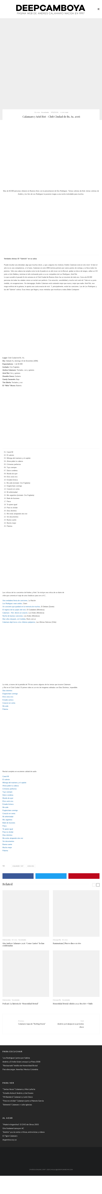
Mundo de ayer (7, 798)
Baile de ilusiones (8, 823)
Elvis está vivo (7, 801)
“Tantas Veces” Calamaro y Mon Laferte (18, 1089)
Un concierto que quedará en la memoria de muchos (21, 607)
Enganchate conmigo (10, 694)
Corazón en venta (8, 813)
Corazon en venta (8, 703)
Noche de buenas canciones (12, 616)
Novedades (45, 112)
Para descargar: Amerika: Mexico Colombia (20, 1069)
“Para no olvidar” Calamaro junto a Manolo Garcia (23, 1101)
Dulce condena (7, 795)
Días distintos (7, 835)
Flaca (4, 826)
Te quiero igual (7, 829)
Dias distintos (7, 691)
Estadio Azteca (7, 804)
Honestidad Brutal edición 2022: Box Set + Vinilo (73, 1003)
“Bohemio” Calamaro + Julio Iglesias (17, 1104)
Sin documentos (8, 841)
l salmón (7, 779)
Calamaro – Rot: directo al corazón (14, 613)
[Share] (18, 876)
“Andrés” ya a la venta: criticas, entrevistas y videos (23, 1132)
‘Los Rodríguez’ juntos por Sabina (16, 1058)
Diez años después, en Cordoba (14, 619)
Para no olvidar (7, 832)
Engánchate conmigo (10, 810)
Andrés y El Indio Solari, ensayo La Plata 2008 (21, 1062)
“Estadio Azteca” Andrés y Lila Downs (17, 1093)
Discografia (57, 940)
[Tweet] (51, 876)
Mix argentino (7, 820)
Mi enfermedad (7, 817)
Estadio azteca (7, 700)
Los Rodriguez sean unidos (12, 603)
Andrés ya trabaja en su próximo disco (70, 1024)
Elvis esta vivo (7, 697)
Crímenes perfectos (9, 789)
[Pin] (84, 876)
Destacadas (6, 940)
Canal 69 (5, 776)
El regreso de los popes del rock (14, 610)
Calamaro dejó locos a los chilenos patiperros (18, 622)
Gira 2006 (31, 866)
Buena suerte (7, 844)
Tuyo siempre (7, 792)
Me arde (5, 706)
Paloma (5, 709)
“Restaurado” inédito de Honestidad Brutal (20, 1065)
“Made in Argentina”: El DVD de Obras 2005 (20, 1124)
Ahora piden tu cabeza (10, 786)
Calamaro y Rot (18, 866)
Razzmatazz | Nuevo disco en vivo (67, 943)
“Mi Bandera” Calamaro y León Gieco (17, 1097)
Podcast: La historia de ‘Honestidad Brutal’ (20, 1003)
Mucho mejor (7, 847)
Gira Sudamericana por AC (13, 1128)
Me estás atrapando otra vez (12, 838)
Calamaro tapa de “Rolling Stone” (31, 1022)
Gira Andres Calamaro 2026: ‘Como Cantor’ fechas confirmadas (23, 944)
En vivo (37, 112)
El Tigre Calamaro (9, 1136)
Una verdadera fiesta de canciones (14, 600)
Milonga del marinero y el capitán (14, 783)
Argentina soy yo (9, 1140)
